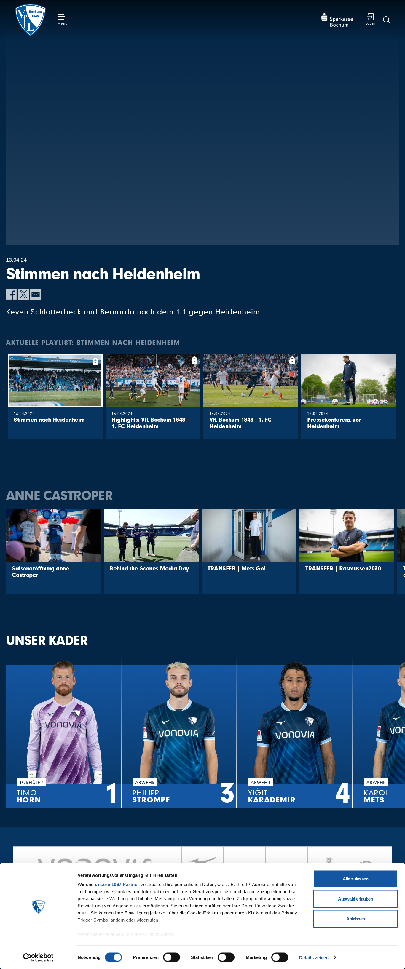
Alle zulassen (356, 878)
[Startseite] (30, 20)
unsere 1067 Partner (117, 884)
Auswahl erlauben (355, 898)
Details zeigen (314, 957)
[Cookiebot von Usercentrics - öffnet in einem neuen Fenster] (38, 957)
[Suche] (386, 19)
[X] (23, 294)
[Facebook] (11, 294)
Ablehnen (355, 918)
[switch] (171, 957)
